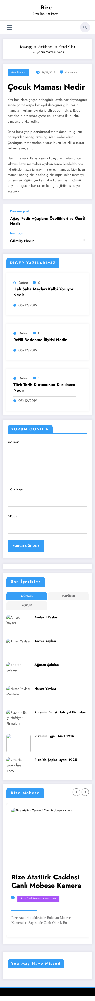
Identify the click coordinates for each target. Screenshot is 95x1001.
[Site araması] (85, 27)
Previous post (19, 211)
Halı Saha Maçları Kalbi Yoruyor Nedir (43, 291)
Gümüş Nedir (22, 241)
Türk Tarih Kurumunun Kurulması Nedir (44, 387)
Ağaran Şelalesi (47, 664)
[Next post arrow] (84, 240)
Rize (46, 7)
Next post (17, 233)
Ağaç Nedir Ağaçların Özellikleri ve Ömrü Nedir (47, 221)
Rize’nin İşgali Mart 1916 (54, 736)
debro (23, 282)
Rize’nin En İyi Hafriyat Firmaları (60, 712)
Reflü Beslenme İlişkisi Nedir (40, 340)
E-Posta (12, 516)
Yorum (27, 605)
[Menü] (9, 27)
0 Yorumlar (71, 72)
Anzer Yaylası (45, 641)
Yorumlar (13, 442)
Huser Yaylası (45, 688)
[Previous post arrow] (84, 218)
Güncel (27, 596)
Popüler (68, 596)
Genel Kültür (18, 72)
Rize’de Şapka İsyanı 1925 (55, 759)
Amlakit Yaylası (46, 617)
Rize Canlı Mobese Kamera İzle (38, 898)
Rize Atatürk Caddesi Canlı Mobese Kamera (46, 881)
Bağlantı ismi (16, 489)
